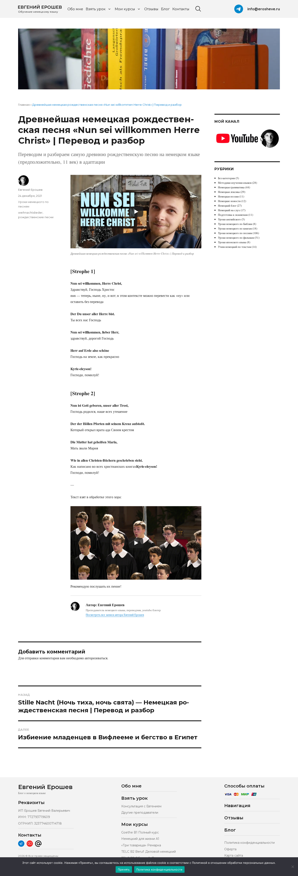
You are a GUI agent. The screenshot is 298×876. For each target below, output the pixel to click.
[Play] (135, 211)
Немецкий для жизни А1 (140, 839)
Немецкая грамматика (231, 187)
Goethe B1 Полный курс (140, 832)
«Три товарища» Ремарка (141, 845)
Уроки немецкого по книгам (235, 228)
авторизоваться (96, 658)
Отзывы (151, 9)
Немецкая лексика (229, 192)
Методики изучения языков (235, 183)
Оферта (230, 849)
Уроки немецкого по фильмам (236, 238)
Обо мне (75, 9)
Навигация (237, 805)
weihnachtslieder (30, 212)
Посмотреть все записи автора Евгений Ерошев (115, 615)
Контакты (180, 9)
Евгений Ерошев (30, 189)
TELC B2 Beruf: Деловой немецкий (148, 852)
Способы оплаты (244, 786)
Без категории (226, 178)
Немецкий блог (227, 206)
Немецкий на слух (229, 210)
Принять (124, 869)
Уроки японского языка (232, 242)
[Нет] (292, 866)
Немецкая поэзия (228, 196)
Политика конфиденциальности (249, 843)
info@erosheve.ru (263, 9)
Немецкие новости (229, 201)
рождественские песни (35, 217)
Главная (24, 104)
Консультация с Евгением (141, 806)
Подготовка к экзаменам (233, 215)
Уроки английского (229, 219)
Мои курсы (125, 9)
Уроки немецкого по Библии (235, 224)
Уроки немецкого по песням (235, 233)
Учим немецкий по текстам (234, 247)
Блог (165, 9)
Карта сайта (233, 855)
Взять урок (96, 9)
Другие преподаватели (139, 813)
